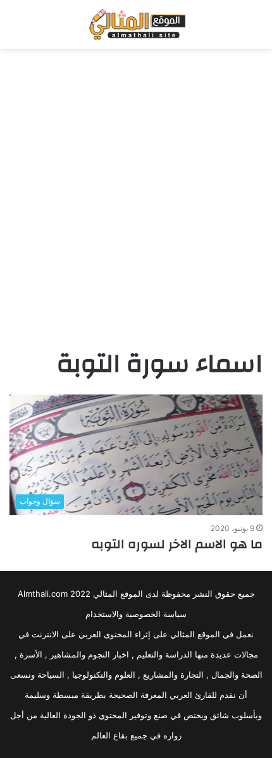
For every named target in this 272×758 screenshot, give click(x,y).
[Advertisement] (136, 197)
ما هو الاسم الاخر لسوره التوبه (177, 544)
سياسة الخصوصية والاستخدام (136, 614)
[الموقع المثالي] (136, 24)
